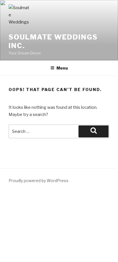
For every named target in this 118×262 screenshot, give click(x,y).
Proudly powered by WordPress (38, 180)
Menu (62, 68)
